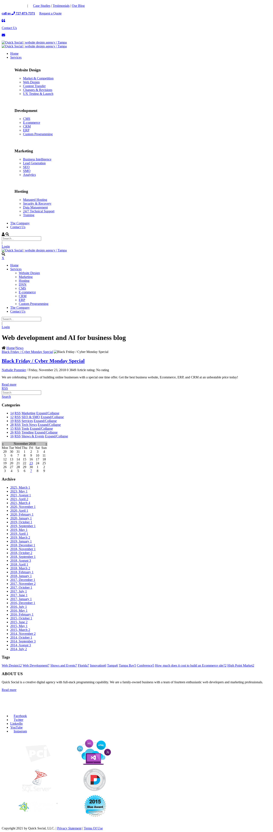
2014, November (23, 633)
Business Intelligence (37, 159)
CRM (27, 126)
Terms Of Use (93, 828)
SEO (26, 167)
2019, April (19, 533)
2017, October (21, 587)
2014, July (18, 649)
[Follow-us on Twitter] (14, 5)
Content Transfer (34, 86)
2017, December (22, 580)
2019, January (21, 541)
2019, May (19, 530)
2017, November (23, 583)
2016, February (21, 614)
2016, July (18, 607)
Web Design (31, 82)
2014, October (21, 637)
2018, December (22, 545)
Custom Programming (38, 134)
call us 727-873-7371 (18, 13)
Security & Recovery (37, 203)
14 (12, 413)
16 (12, 436)
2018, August (20, 560)
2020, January (21, 518)
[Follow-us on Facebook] (5, 5)
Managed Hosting (35, 199)
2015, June (19, 622)
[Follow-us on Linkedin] (22, 5)
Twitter (18, 720)
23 (31, 463)
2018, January (21, 576)
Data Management (35, 207)
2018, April (19, 564)
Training (28, 215)
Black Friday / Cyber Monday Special (27, 352)
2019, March (20, 537)
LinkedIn (16, 723)
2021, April (19, 499)
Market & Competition (38, 78)
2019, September (23, 526)
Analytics (29, 174)
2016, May (19, 610)
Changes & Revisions (37, 90)
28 (12, 424)
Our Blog (78, 5)
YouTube (16, 727)
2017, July (18, 591)
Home (10, 348)
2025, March (20, 487)
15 (12, 428)
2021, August (20, 495)
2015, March (20, 630)
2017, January (21, 599)
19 (12, 421)
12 (12, 417)
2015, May (19, 626)
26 (12, 432)
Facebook (20, 716)
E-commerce (31, 122)
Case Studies (41, 5)
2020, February (21, 514)
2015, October (21, 618)
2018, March (20, 568)
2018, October (21, 553)
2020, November (23, 507)
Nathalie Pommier (14, 370)
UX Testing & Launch (38, 94)
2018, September (23, 557)
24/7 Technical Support (38, 211)
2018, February (21, 572)
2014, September (23, 641)
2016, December (22, 603)
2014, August (20, 645)
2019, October (21, 522)
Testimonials (61, 5)
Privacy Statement (69, 828)
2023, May (19, 491)
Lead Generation (34, 163)
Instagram (20, 731)
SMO (26, 171)
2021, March (20, 503)
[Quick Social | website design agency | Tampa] (34, 42)
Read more (9, 384)
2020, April (19, 510)
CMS (26, 119)
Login (6, 246)
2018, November (23, 549)
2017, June (19, 595)
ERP (26, 130)
